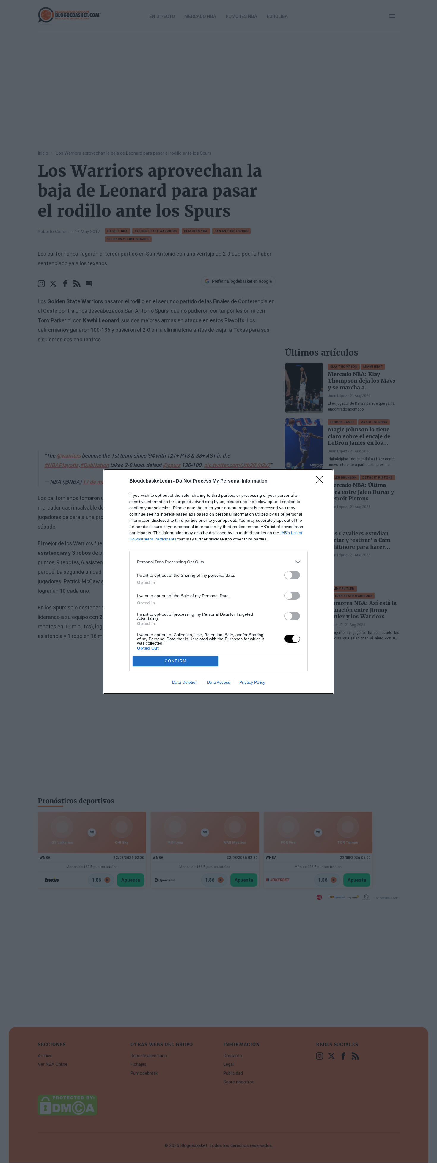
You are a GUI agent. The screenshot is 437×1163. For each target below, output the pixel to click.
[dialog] (218, 582)
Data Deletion (185, 682)
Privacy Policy (252, 682)
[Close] (321, 481)
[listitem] (218, 562)
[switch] (292, 575)
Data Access (218, 682)
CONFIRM (176, 661)
